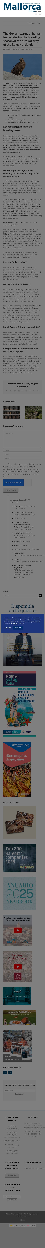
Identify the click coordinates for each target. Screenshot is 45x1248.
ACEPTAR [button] (17, 628)
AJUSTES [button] (7, 628)
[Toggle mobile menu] (40, 14)
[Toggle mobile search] (36, 14)
